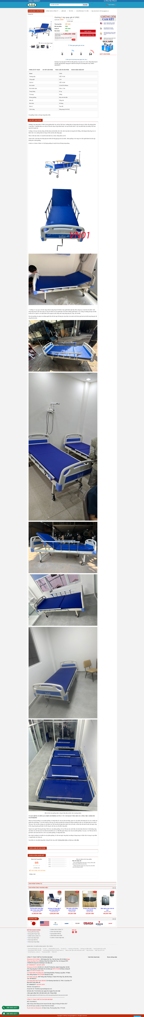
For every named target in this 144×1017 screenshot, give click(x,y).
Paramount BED (46, 952)
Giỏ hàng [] (112, 4)
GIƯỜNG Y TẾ (60, 816)
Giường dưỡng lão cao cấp (34, 948)
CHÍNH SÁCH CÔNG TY (52, 11)
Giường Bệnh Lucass (54, 948)
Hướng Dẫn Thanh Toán (34, 933)
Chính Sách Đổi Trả (33, 939)
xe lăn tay (70, 840)
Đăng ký (114, 0)
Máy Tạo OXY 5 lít (99, 950)
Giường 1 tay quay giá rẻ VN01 (37, 124)
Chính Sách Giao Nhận (33, 941)
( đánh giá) (70, 21)
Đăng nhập (109, 0)
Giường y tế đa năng (73, 948)
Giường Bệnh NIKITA (55, 933)
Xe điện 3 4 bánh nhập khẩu (57, 937)
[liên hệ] (73, 932)
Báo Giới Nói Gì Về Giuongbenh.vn (100, 11)
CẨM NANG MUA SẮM (56, 935)
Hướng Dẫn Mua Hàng (33, 931)
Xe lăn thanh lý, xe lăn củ (34, 952)
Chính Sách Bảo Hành (33, 937)
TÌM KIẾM (85, 4)
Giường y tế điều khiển (86, 948)
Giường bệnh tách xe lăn (100, 948)
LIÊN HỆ (63, 11)
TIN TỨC (71, 11)
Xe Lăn (45, 948)
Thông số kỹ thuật (34, 69)
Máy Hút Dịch (89, 950)
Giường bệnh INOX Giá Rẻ (34, 950)
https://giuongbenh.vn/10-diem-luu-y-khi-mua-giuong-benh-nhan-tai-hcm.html (47, 995)
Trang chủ (30, 14)
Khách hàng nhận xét (77, 69)
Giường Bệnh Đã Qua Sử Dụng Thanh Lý (53, 950)
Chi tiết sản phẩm (48, 69)
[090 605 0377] (4, 1008)
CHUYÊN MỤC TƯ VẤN (82, 11)
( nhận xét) (37, 867)
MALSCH (54, 952)
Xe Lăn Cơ (63, 948)
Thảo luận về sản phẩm (62, 69)
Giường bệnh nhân (62, 840)
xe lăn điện (76, 840)
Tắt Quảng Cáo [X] (137, 1016)
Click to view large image (46, 43)
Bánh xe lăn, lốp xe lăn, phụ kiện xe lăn (75, 950)
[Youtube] (76, 932)
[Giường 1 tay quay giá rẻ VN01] (33, 46)
